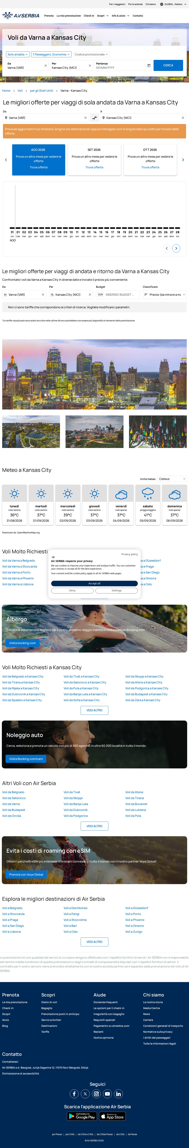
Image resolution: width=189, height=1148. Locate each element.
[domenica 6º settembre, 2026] (47, 228)
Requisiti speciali (104, 1020)
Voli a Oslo (71, 932)
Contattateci (10, 1061)
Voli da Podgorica (76, 816)
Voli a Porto (133, 914)
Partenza (102, 63)
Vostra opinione (104, 1037)
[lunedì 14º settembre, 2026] (94, 228)
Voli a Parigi (71, 914)
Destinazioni (49, 1026)
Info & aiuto (121, 16)
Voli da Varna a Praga (139, 566)
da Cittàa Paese (105, 1134)
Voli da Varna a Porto (16, 572)
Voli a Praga (10, 920)
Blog (5, 1026)
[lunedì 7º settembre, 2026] (53, 228)
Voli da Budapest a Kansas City (146, 694)
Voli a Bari (70, 926)
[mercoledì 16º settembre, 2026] (106, 228)
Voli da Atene (134, 792)
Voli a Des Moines (75, 908)
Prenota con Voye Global (26, 874)
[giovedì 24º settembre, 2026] (154, 228)
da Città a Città (85, 1134)
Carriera (148, 1020)
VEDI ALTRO (94, 710)
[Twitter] (85, 1093)
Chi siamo (151, 4)
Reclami (98, 1031)
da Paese (132, 1134)
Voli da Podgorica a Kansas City (147, 688)
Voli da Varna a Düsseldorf (143, 560)
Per (54, 63)
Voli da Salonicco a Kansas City (85, 682)
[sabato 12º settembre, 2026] (83, 228)
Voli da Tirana (134, 798)
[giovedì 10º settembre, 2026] (71, 228)
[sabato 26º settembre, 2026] (165, 228)
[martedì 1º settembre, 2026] (18, 228)
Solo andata (16, 54)
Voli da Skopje (73, 798)
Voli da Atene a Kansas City (143, 682)
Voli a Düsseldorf (136, 908)
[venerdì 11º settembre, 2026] (77, 228)
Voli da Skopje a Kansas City (144, 676)
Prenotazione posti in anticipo (60, 1014)
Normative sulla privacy (158, 1031)
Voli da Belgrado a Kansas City (23, 676)
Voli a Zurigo (133, 932)
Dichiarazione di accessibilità (20, 1073)
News (146, 1014)
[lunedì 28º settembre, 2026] (177, 228)
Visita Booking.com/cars (26, 759)
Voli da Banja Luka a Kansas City (85, 694)
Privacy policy (129, 554)
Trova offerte (39, 167)
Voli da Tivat (72, 792)
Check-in (89, 15)
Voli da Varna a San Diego (142, 572)
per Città (70, 1134)
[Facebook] (74, 1093)
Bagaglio (46, 1008)
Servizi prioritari (51, 1020)
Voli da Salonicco (14, 798)
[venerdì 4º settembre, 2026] (35, 228)
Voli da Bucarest (136, 804)
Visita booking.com (22, 643)
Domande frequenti (106, 1002)
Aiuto (5, 1020)
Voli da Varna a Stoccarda (19, 566)
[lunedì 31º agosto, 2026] (12, 228)
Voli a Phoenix (135, 920)
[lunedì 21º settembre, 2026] (136, 228)
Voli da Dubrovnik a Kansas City (23, 694)
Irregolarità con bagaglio (109, 1014)
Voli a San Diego (13, 926)
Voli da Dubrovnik (75, 810)
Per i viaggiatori (117, 4)
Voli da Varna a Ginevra (140, 578)
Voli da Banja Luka (76, 804)
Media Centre (151, 1008)
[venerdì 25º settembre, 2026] (159, 228)
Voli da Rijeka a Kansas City (20, 688)
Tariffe (45, 1031)
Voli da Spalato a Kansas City (22, 700)
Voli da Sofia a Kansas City (82, 700)
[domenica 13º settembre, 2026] (89, 228)
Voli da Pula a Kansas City (81, 688)
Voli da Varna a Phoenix (18, 578)
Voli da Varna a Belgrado (18, 560)
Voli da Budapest (13, 810)
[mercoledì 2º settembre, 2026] (24, 228)
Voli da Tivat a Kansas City (81, 676)
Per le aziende (135, 4)
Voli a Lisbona (11, 932)
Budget (100, 286)
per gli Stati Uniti (41, 91)
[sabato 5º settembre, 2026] (41, 228)
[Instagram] (96, 1093)
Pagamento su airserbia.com (111, 1026)
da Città (120, 1134)
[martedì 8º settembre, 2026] (59, 228)
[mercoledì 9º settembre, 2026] (65, 228)
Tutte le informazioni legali (159, 1043)
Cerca (168, 65)
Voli (20, 91)
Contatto (138, 15)
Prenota (49, 15)
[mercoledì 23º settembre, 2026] (148, 228)
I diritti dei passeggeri (156, 1037)
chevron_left (6, 160)
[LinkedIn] (118, 1093)
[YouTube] (107, 1093)
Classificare (150, 286)
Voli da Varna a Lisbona (17, 584)
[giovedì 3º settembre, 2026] (30, 228)
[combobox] (25, 67)
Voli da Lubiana (135, 810)
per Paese (57, 1134)
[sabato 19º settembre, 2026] (124, 228)
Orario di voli (49, 1002)
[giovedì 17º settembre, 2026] (112, 228)
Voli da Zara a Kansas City (142, 700)
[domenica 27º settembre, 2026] (171, 228)
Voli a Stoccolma (75, 920)
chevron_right (183, 160)
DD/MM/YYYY (105, 68)
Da (9, 63)
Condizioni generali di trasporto (163, 1026)
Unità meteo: (148, 479)
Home (6, 91)
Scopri (103, 16)
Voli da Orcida (11, 816)
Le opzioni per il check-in (109, 1008)
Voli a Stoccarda (13, 914)
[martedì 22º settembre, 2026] (142, 228)
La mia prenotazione (69, 15)
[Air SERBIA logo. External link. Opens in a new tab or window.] (53, 557)
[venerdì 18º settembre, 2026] (118, 228)
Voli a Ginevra (134, 926)
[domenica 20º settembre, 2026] (130, 228)
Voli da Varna (11, 804)
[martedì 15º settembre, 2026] (100, 228)
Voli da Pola (133, 816)
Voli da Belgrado (13, 792)
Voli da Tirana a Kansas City (21, 682)
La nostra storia (153, 1002)
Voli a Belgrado (12, 908)
